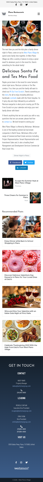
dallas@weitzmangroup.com (21, 386)
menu (7, 94)
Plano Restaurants (16, 12)
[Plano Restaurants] (4, 14)
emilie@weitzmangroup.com (21, 422)
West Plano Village (30, 52)
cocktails (13, 98)
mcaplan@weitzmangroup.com (21, 411)
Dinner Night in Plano (21, 155)
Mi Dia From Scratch (17, 91)
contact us (8, 121)
